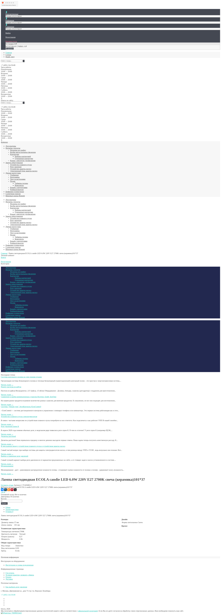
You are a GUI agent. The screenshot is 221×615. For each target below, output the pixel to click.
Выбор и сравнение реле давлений (14, 456)
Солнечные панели (13, 194)
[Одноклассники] (8, 489)
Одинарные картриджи (24, 159)
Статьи (8, 55)
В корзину (10, 49)
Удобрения (14, 175)
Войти (3, 257)
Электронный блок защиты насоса (23, 171)
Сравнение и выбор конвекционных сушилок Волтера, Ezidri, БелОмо (28, 397)
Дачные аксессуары (13, 173)
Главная (9, 53)
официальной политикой (88, 611)
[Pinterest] (12, 489)
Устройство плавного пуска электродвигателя (19, 417)
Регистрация (6, 262)
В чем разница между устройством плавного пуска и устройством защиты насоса (33, 446)
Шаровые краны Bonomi (15, 196)
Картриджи (14, 154)
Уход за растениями (17, 179)
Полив (12, 181)
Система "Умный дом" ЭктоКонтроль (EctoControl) (21, 407)
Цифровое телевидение (15, 192)
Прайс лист (10, 57)
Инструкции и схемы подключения (19, 565)
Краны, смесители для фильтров (22, 161)
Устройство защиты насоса (20, 169)
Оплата (8, 577)
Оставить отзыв (7, 485)
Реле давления (15, 167)
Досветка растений (8, 436)
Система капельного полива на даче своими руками (21, 377)
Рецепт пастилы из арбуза (11, 387)
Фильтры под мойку (18, 150)
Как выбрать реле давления (16, 587)
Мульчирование (7, 466)
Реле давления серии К (10, 426)
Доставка (9, 579)
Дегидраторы (11, 146)
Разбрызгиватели (17, 190)
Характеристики (12, 510)
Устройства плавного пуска (21, 165)
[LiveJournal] (5, 489)
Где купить (10, 573)
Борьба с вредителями (18, 188)
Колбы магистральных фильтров (23, 152)
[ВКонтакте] (2, 489)
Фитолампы (15, 177)
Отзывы (9, 512)
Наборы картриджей (23, 156)
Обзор (8, 507)
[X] (15, 489)
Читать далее (7, 385)
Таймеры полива (21, 183)
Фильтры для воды (13, 148)
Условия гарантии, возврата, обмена (20, 575)
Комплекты (19, 185)
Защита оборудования (14, 163)
